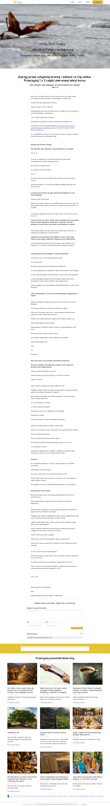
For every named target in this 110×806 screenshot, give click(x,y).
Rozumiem (84, 804)
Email (46, 622)
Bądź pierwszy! (48, 637)
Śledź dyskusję (81, 633)
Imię (28, 622)
